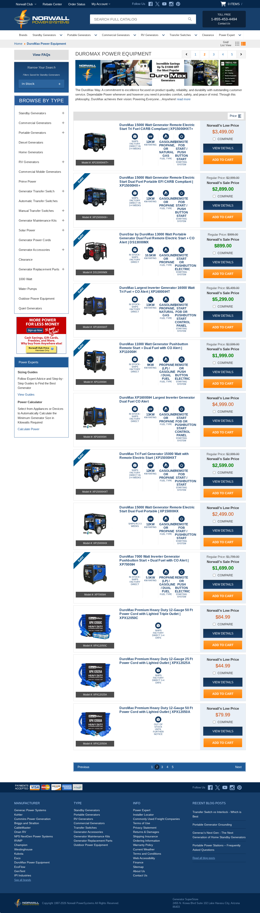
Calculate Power (28, 429)
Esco (17, 858)
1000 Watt (25, 279)
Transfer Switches (180, 35)
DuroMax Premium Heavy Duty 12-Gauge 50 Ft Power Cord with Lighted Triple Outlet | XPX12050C (156, 613)
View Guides (26, 394)
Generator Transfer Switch (36, 191)
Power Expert (227, 35)
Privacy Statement (144, 827)
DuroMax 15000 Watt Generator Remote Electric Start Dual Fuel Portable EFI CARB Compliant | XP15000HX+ (157, 181)
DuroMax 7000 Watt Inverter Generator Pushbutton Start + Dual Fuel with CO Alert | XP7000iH (153, 560)
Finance (138, 862)
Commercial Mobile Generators (40, 171)
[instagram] (232, 787)
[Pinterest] (178, 4)
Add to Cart (222, 159)
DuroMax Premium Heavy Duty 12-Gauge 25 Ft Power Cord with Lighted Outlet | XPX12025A (156, 661)
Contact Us (140, 875)
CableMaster (22, 827)
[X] (157, 4)
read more (184, 99)
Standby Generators (44, 35)
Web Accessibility (144, 858)
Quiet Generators (30, 308)
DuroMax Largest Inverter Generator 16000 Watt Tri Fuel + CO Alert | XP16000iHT (157, 289)
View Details (222, 148)
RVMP (18, 840)
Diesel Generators (31, 142)
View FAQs (41, 55)
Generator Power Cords (35, 240)
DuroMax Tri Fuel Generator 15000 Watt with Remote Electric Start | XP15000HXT (154, 455)
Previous (83, 767)
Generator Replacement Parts (39, 269)
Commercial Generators (116, 35)
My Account (99, 4)
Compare (225, 138)
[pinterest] (239, 787)
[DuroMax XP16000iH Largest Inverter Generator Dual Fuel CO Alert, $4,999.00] (95, 416)
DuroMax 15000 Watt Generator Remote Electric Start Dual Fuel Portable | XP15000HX (157, 509)
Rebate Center (52, 4)
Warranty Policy (143, 845)
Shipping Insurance (145, 836)
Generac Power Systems (30, 810)
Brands (23, 35)
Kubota (18, 853)
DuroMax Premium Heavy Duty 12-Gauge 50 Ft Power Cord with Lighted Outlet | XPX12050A (156, 710)
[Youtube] (164, 4)
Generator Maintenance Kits (38, 220)
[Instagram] (171, 4)
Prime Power (27, 181)
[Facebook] (150, 4)
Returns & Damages (146, 832)
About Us (139, 871)
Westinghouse (23, 849)
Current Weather (144, 849)
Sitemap (138, 866)
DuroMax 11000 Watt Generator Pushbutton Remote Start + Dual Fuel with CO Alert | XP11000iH (153, 348)
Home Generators (31, 152)
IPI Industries (22, 875)
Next (238, 767)
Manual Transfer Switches (36, 210)
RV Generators (149, 35)
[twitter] (217, 787)
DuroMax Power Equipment (32, 862)
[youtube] (224, 787)
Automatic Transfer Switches (38, 201)
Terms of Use (141, 823)
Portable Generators (79, 35)
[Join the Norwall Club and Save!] (41, 335)
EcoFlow (19, 866)
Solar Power (27, 230)
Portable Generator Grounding (212, 824)
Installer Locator (143, 814)
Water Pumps (28, 289)
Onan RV (20, 832)
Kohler (18, 814)
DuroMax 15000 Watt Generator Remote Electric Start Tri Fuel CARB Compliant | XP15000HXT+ (157, 127)
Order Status (76, 4)
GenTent (19, 871)
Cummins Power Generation (32, 819)
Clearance (208, 35)
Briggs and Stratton (26, 823)
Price (236, 116)
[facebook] (210, 787)
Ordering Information (146, 840)
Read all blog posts (204, 858)
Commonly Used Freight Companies (156, 819)
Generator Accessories (34, 249)
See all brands (22, 879)
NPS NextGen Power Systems (33, 836)
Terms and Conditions (147, 853)
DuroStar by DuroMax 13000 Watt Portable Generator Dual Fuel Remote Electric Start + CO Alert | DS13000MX (156, 238)
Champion (20, 845)
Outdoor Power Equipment (36, 298)
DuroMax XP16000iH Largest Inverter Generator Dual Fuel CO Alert (157, 399)
